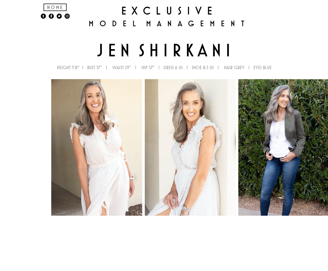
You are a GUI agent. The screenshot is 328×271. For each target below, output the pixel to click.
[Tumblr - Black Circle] (43, 16)
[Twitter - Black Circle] (59, 16)
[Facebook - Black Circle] (51, 16)
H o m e (54, 7)
